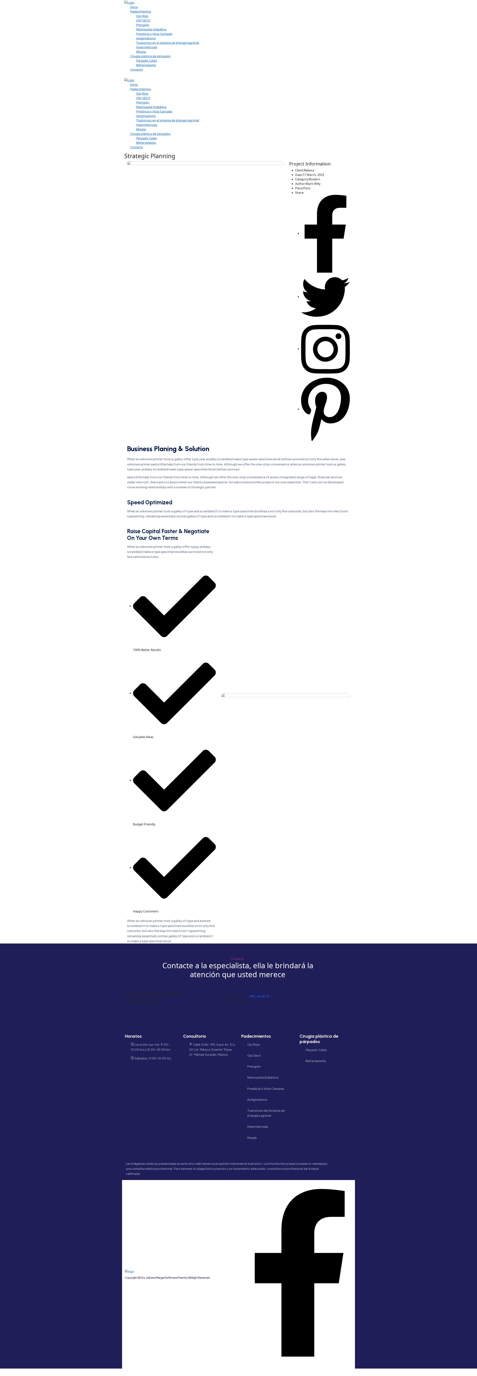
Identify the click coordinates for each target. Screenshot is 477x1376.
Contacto (136, 70)
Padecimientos (140, 11)
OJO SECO (143, 20)
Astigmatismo (146, 38)
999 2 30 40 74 (259, 996)
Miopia (141, 52)
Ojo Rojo (142, 16)
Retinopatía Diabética (151, 29)
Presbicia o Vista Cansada (154, 34)
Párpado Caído (146, 61)
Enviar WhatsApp (236, 1002)
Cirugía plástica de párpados (150, 56)
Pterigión (142, 25)
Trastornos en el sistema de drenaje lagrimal (167, 43)
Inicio (134, 7)
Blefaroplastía (146, 65)
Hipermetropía (146, 47)
